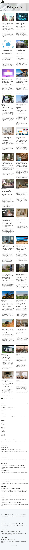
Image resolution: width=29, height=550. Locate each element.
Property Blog (23, 49)
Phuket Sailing (4, 463)
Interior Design (7, 162)
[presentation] (8, 17)
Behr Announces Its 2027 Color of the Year (8, 407)
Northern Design (3, 428)
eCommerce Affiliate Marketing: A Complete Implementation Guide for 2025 (13, 514)
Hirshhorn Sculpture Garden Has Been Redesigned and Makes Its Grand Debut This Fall (8, 193)
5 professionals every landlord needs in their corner (9, 439)
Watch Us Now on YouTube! (5, 481)
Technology (3, 434)
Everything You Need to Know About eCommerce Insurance (11, 449)
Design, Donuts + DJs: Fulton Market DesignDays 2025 (7, 25)
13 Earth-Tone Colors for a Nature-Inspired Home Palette (7, 383)
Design (3, 162)
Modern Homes (3, 427)
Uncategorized (3, 435)
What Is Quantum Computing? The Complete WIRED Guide (10, 531)
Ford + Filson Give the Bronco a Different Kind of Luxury (8, 331)
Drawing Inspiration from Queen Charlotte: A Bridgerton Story (7, 139)
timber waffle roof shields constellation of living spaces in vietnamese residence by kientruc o (21, 53)
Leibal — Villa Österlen (21, 190)
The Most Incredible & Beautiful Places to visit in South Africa (11, 502)
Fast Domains (3, 486)
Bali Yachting (3, 445)
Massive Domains (4, 447)
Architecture (18, 49)
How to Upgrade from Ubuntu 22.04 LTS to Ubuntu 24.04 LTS (11, 488)
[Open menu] (27, 1)
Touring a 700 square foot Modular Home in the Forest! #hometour (21, 276)
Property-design (5, 380)
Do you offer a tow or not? (5, 470)
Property (3, 49)
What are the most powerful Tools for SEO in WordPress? (7, 81)
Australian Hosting (4, 537)
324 (10, 398)
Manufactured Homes (4, 426)
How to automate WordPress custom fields (8, 539)
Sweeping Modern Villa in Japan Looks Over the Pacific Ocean (22, 81)
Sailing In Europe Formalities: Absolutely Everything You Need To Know (12, 523)
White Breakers (20, 381)
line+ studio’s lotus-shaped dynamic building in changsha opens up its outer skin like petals (21, 108)
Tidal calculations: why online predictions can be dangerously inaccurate (13, 465)
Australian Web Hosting (4, 529)
